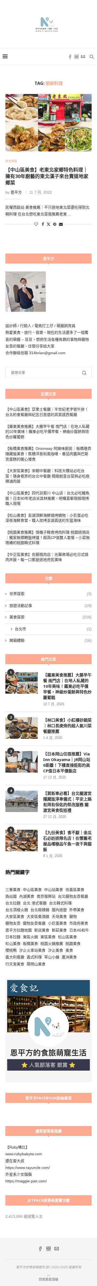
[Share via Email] (61, 224)
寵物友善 (12, 923)
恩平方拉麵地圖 (18, 930)
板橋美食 (30, 943)
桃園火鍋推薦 (51, 943)
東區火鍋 (30, 937)
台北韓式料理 (60, 903)
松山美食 (12, 943)
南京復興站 (46, 896)
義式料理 (34, 957)
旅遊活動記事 (50, 605)
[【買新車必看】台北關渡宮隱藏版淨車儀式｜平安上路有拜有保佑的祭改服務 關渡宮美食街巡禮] (21, 801)
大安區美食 (14, 916)
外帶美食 (76, 910)
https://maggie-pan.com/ (26, 1181)
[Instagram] (76, 56)
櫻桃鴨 (11, 950)
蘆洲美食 (69, 957)
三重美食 (12, 889)
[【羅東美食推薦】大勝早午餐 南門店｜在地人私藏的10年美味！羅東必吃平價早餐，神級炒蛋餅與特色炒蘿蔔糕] (21, 683)
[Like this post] (36, 224)
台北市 (53, 629)
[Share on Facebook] (43, 224)
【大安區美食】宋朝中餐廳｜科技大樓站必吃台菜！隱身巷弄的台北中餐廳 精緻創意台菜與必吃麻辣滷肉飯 (47, 476)
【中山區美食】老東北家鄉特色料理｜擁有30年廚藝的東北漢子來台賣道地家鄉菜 (46, 176)
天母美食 (59, 916)
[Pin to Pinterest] (54, 224)
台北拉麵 (12, 903)
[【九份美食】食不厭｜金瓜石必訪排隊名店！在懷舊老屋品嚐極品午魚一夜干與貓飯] (21, 840)
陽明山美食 (36, 964)
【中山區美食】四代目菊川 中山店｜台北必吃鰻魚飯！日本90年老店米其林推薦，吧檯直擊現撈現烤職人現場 (47, 498)
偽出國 (11, 896)
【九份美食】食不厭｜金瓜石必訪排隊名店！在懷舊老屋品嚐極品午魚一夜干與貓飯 (67, 841)
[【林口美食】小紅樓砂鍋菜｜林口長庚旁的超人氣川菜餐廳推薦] (21, 728)
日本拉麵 (12, 937)
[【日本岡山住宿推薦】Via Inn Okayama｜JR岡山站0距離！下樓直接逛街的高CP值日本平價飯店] (21, 762)
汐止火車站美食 (32, 950)
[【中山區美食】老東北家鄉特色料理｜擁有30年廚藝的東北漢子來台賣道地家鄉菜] (48, 122)
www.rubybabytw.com (23, 1154)
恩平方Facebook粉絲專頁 (48, 1097)
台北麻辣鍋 (39, 910)
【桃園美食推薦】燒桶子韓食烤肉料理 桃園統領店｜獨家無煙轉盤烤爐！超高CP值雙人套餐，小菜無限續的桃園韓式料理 (47, 537)
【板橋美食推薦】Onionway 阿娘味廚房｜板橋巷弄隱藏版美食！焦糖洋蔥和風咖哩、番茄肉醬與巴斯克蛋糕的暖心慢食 (48, 453)
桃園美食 (73, 943)
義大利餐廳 (14, 957)
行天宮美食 (14, 964)
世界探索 (50, 594)
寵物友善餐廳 (34, 923)
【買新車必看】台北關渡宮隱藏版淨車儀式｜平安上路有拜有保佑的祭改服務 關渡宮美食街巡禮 (67, 802)
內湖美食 (26, 896)
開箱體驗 (50, 640)
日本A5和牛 (79, 930)
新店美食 (41, 930)
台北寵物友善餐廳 (73, 896)
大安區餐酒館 (38, 916)
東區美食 (48, 937)
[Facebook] (70, 56)
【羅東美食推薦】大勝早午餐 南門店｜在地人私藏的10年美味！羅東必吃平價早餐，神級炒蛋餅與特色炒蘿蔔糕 (47, 431)
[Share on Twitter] (48, 224)
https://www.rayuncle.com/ (27, 1167)
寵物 (73, 916)
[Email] (83, 56)
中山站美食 (53, 889)
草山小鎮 (51, 957)
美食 (69, 950)
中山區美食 (32, 889)
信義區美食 (74, 889)
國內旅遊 (59, 910)
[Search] (91, 56)
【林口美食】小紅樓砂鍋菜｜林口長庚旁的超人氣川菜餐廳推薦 (67, 725)
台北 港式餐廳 (35, 903)
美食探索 (50, 617)
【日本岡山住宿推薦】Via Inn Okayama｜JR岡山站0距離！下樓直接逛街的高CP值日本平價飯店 (66, 762)
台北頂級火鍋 (16, 910)
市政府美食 (78, 923)
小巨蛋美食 (57, 923)
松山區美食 (67, 937)
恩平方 (16, 192)
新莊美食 (59, 930)
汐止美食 (55, 950)
